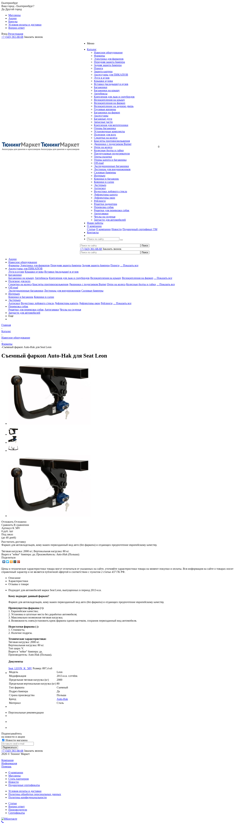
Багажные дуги (103, 118)
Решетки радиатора (105, 204)
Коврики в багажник (106, 178)
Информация (9, 763)
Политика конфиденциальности (27, 797)
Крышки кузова (103, 80)
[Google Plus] (18, 561)
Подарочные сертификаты (24, 785)
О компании (103, 229)
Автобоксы (100, 93)
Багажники (100, 87)
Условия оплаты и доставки (24, 791)
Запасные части (103, 121)
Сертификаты (16, 812)
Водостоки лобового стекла (110, 191)
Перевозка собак (104, 207)
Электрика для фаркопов (109, 58)
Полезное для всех (105, 134)
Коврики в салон (104, 181)
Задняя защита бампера (108, 65)
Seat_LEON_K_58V (20, 668)
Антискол (100, 188)
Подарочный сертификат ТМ (139, 229)
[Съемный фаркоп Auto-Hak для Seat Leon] (49, 423)
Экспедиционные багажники (111, 166)
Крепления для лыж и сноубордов (114, 96)
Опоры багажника (105, 128)
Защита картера (103, 71)
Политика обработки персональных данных (34, 794)
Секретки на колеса (105, 137)
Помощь (6, 766)
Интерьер (99, 175)
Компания (7, 760)
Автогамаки (101, 213)
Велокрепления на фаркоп (109, 103)
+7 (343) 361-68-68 (12, 36)
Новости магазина (16, 740)
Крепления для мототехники (111, 125)
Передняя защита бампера (109, 61)
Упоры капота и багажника (110, 159)
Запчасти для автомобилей (110, 219)
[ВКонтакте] (4, 561)
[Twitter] (7, 561)
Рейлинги (100, 200)
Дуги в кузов (102, 77)
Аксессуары (101, 115)
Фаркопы (99, 55)
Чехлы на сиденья (104, 216)
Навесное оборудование (108, 52)
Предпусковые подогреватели (112, 153)
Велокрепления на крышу (109, 99)
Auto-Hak (62, 699)
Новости (116, 229)
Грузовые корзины (105, 109)
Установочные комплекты (109, 131)
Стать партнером (18, 778)
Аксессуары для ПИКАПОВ (111, 74)
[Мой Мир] (15, 561)
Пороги (98, 68)
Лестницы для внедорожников (112, 169)
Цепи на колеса (103, 147)
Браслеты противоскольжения (112, 140)
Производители (17, 809)
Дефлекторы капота (106, 194)
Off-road (99, 162)
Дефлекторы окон (104, 197)
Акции (12, 259)
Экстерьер (100, 185)
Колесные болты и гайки (109, 150)
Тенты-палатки (103, 156)
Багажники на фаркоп (107, 112)
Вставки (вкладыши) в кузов (111, 84)
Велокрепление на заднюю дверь (113, 106)
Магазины (14, 775)
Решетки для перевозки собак (111, 210)
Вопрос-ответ (16, 806)
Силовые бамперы (105, 172)
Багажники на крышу (107, 90)
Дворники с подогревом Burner (112, 144)
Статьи (91, 229)
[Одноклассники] (11, 561)
